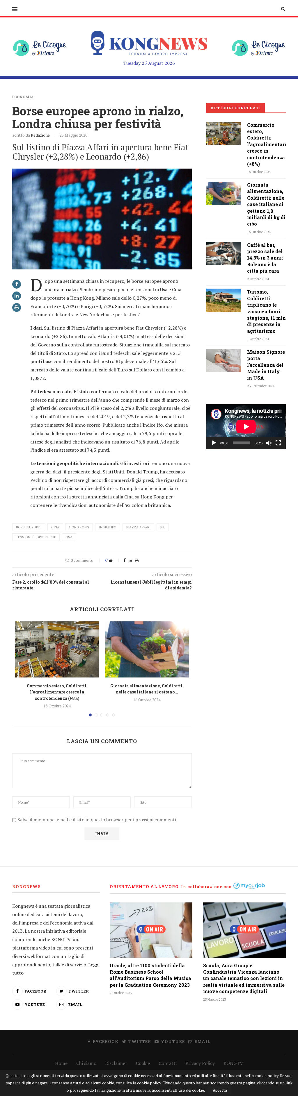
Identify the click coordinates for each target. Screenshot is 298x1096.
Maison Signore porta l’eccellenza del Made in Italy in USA (266, 365)
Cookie (143, 1063)
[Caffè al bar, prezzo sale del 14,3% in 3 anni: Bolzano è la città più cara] (223, 253)
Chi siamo (86, 1063)
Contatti (168, 1063)
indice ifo (107, 527)
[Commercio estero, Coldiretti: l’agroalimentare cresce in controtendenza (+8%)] (57, 649)
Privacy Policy (200, 1063)
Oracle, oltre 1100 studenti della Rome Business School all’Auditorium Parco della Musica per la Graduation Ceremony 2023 (150, 975)
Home (61, 1063)
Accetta (220, 1090)
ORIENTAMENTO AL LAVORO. (145, 886)
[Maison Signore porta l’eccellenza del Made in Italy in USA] (223, 360)
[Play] (214, 443)
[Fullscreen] (278, 443)
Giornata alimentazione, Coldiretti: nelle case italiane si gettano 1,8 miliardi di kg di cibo (266, 204)
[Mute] (269, 443)
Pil (162, 527)
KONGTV (233, 1063)
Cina (55, 527)
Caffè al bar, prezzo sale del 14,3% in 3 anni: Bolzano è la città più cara (265, 258)
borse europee (28, 527)
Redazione (40, 135)
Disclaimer (116, 1063)
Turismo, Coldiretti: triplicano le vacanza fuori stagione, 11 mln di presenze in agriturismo (266, 311)
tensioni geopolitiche (36, 537)
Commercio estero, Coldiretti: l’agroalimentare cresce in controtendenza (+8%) (57, 692)
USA (69, 537)
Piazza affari (138, 527)
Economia (23, 96)
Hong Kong (79, 527)
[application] (246, 426)
